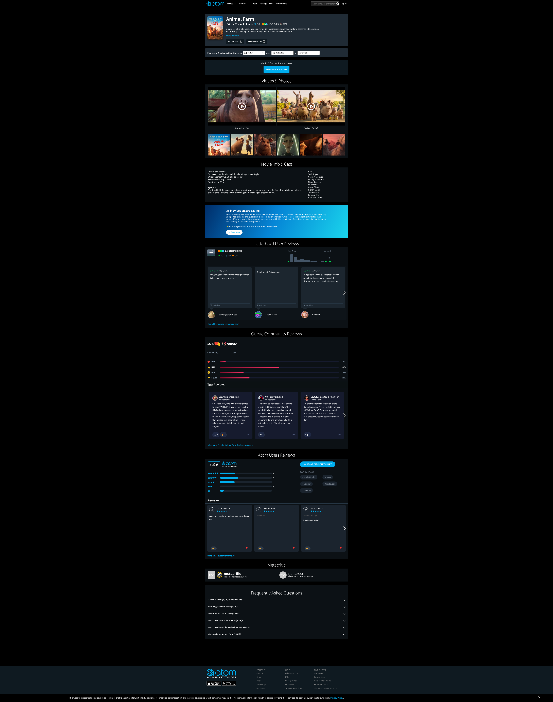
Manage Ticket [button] (266, 3)
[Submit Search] (337, 3)
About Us (259, 673)
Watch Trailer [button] (233, 41)
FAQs (287, 677)
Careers (259, 677)
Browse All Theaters (321, 684)
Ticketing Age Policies (293, 688)
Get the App (260, 688)
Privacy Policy (336, 697)
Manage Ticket (291, 681)
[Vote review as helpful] (214, 548)
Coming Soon (319, 677)
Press (258, 681)
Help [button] (254, 3)
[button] (254, 53)
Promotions (289, 684)
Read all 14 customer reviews (220, 555)
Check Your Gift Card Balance (325, 688)
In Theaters (318, 673)
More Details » (232, 35)
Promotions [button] (281, 3)
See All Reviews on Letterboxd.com (223, 324)
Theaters (242, 3)
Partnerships (261, 684)
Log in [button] (343, 3)
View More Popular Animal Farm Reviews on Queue (230, 445)
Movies (230, 3)
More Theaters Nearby (322, 681)
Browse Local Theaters (276, 69)
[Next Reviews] (344, 292)
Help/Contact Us (291, 673)
